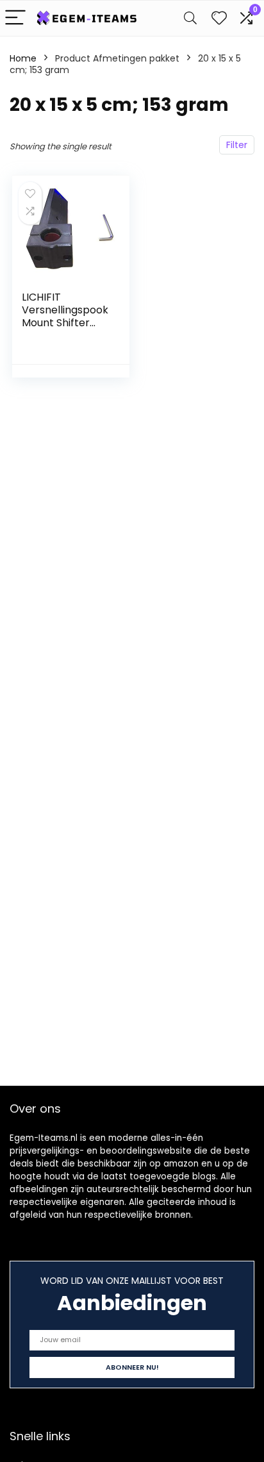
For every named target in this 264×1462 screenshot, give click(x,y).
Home (23, 58)
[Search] (190, 18)
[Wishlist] (219, 18)
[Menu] (15, 18)
